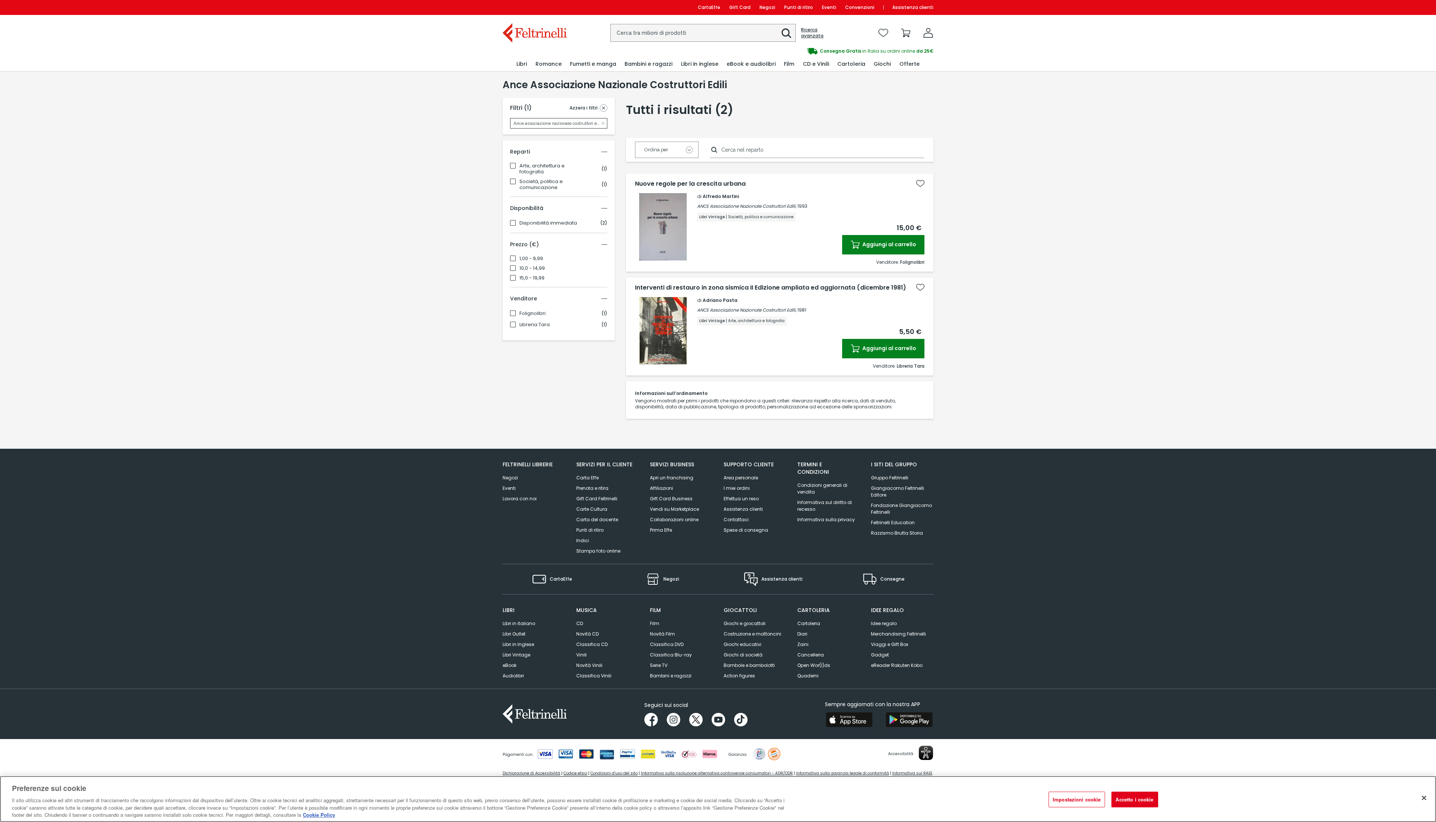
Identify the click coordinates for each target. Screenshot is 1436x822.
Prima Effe (661, 530)
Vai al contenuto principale (534, 7)
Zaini (802, 644)
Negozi (767, 7)
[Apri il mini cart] (905, 33)
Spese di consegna (746, 530)
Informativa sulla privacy (826, 519)
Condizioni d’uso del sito (614, 773)
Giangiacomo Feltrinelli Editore (897, 491)
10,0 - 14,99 (532, 268)
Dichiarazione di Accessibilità (531, 773)
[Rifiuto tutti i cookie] (1424, 798)
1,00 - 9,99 (531, 259)
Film (654, 623)
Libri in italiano (519, 623)
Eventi (829, 7)
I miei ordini (737, 488)
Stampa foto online (598, 551)
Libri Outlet (514, 634)
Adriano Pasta (720, 300)
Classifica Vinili (593, 676)
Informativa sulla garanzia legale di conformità (842, 773)
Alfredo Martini (721, 196)
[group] (825, 51)
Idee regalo (884, 623)
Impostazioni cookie (1077, 799)
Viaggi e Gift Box (889, 644)
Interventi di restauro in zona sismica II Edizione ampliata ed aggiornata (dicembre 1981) (770, 288)
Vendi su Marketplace (674, 509)
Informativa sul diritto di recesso (824, 505)
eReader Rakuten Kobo (897, 665)
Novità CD (587, 634)
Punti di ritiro (798, 7)
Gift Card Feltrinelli (596, 498)
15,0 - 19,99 (531, 278)
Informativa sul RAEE (912, 773)
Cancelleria (810, 655)
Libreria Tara (534, 325)
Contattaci (736, 519)
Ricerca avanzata (812, 33)
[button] (786, 33)
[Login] (928, 33)
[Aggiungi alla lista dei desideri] (920, 183)
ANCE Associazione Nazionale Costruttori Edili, (746, 206)
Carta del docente (597, 519)
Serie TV (659, 665)
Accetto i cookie (1134, 799)
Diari (802, 634)
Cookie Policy (319, 814)
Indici (582, 540)
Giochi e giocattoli (744, 623)
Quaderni (808, 676)
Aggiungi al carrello (888, 244)
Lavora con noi (520, 498)
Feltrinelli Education (893, 522)
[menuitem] (522, 64)
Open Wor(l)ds (813, 665)
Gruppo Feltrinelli (889, 478)
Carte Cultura (591, 509)
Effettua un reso (741, 498)
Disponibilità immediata (548, 223)
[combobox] (703, 33)
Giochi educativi (742, 644)
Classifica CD (592, 644)
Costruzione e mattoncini (752, 634)
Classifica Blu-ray (671, 655)
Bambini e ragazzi (670, 676)
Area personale (741, 478)
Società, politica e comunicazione (541, 185)
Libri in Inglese (518, 644)
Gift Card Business (671, 498)
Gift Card (740, 7)
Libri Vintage (516, 655)
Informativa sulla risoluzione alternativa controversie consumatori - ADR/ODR (717, 773)
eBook (509, 665)
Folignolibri (532, 313)
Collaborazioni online (674, 519)
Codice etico (575, 773)
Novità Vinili (589, 665)
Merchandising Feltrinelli (898, 634)
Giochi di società (743, 655)
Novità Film (662, 634)
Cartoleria (808, 623)
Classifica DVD (667, 644)
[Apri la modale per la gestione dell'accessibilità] (925, 752)
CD (579, 623)
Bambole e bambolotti (749, 665)
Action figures (739, 676)
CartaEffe (709, 7)
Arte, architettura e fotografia (542, 169)
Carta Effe (587, 478)
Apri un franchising (671, 478)
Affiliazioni (661, 488)
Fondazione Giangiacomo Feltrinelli (901, 508)
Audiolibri (513, 676)
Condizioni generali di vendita (822, 488)
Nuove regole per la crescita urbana (690, 184)
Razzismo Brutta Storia (897, 533)
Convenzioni (859, 7)
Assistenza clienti (912, 7)
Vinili (581, 655)
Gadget (880, 655)
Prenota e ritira (592, 488)
